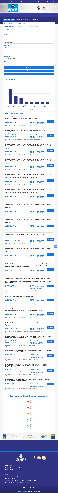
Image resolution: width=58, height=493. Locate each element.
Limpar (29, 70)
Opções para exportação (29, 74)
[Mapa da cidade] (29, 445)
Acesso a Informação (12, 23)
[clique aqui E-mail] (24, 487)
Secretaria (7, 45)
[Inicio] (5, 15)
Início (5, 23)
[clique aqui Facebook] (27, 487)
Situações (7, 56)
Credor (6, 50)
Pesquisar (29, 67)
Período (7, 29)
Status (6, 61)
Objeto (6, 34)
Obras (19, 23)
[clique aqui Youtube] (30, 487)
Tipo (6, 40)
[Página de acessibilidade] (30, 1)
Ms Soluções (24, 491)
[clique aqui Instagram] (34, 487)
